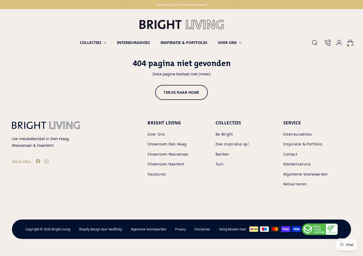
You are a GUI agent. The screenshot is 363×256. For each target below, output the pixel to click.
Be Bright (224, 134)
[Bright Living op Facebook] (38, 162)
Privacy (180, 229)
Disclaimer (202, 229)
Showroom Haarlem (165, 163)
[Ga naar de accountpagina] (337, 42)
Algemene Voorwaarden (305, 174)
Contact (290, 154)
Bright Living (61, 229)
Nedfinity (115, 229)
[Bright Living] (181, 24)
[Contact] (325, 42)
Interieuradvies (297, 134)
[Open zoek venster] (314, 42)
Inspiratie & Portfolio (302, 144)
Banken (222, 154)
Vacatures (156, 174)
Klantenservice (297, 163)
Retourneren (295, 183)
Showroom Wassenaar (168, 154)
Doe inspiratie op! (232, 144)
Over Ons (156, 134)
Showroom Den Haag (167, 144)
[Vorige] (112, 4)
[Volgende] (251, 4)
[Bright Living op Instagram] (47, 162)
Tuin (219, 163)
